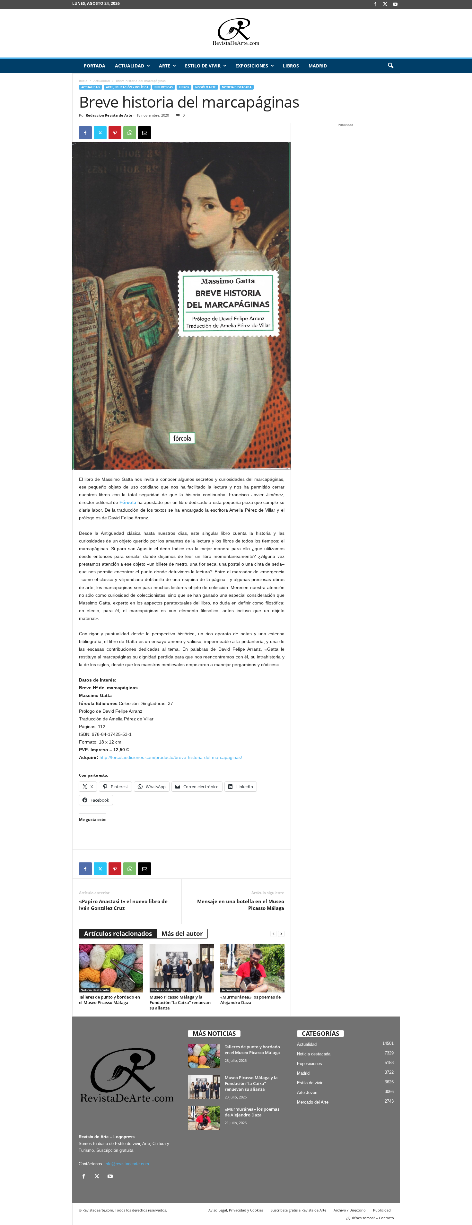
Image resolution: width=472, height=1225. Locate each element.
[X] (385, 4)
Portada (94, 66)
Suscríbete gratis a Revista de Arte (298, 1210)
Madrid (318, 66)
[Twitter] (100, 132)
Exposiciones (251, 66)
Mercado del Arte (312, 1102)
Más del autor (182, 934)
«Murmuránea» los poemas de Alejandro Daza (250, 999)
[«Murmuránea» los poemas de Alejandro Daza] (252, 968)
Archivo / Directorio (350, 1210)
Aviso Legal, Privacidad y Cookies (235, 1210)
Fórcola (127, 502)
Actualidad (129, 66)
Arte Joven (307, 1092)
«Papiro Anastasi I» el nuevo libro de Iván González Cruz (123, 904)
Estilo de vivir (203, 66)
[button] (390, 66)
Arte (164, 66)
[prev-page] (273, 933)
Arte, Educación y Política (127, 87)
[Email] (144, 132)
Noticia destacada (236, 87)
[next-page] (281, 933)
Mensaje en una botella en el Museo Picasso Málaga (240, 904)
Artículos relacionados (118, 934)
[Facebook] (375, 4)
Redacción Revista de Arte (109, 115)
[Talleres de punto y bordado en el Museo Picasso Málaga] (111, 968)
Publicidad (382, 1210)
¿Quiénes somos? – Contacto (370, 1217)
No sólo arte (205, 87)
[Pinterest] (115, 132)
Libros (291, 66)
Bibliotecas (163, 87)
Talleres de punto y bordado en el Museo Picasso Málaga (109, 999)
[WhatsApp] (129, 132)
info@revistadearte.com (127, 1163)
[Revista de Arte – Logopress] (236, 33)
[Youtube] (395, 4)
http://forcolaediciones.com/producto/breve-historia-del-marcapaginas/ (171, 757)
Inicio (83, 80)
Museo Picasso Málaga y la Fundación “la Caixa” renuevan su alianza (180, 1002)
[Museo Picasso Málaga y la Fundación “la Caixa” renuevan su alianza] (182, 968)
